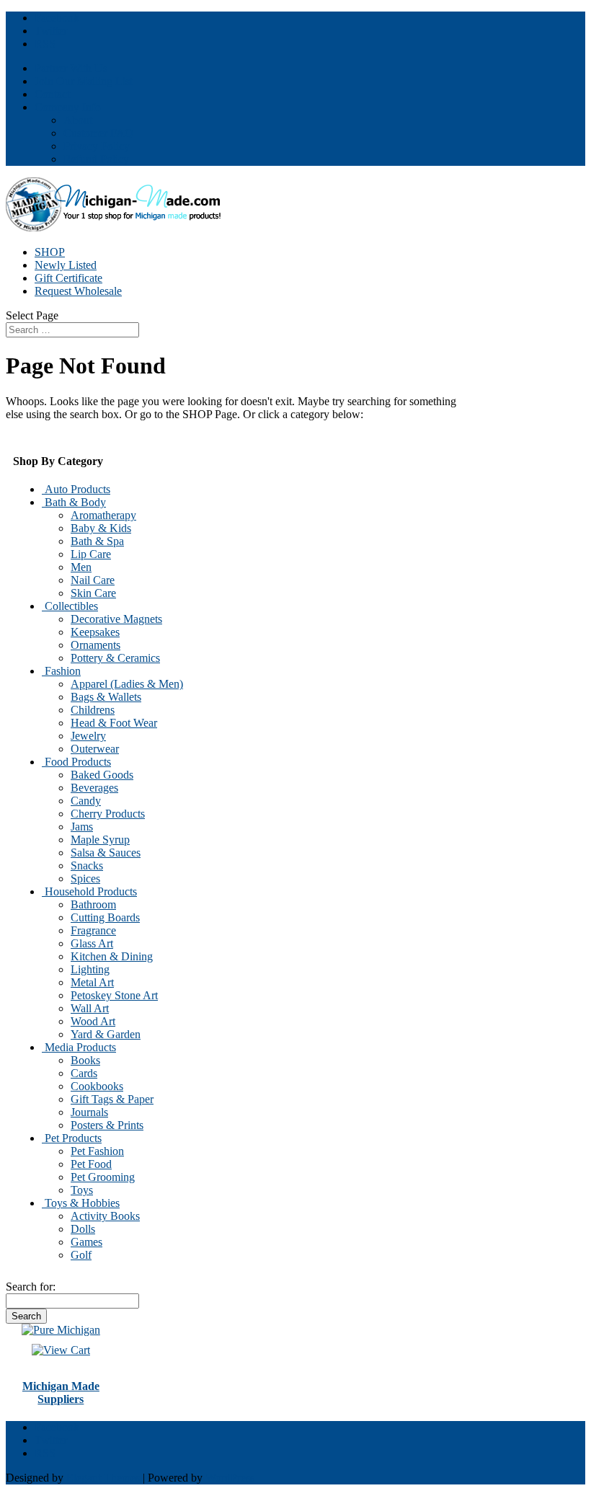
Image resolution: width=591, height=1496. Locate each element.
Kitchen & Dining (112, 956)
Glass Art (92, 943)
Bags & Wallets (106, 697)
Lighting (90, 969)
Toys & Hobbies (81, 1203)
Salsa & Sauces (106, 852)
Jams (82, 826)
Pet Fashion (97, 1151)
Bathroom (93, 904)
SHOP (50, 252)
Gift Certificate (68, 278)
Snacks (87, 865)
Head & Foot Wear (114, 723)
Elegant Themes (103, 1477)
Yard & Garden (106, 1034)
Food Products (76, 762)
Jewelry (88, 736)
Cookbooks (97, 1086)
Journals (89, 1112)
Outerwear (95, 749)
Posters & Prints (107, 1125)
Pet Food (91, 1164)
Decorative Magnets (116, 619)
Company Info (68, 107)
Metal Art (92, 982)
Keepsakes (95, 632)
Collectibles (70, 606)
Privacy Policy (96, 146)
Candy (86, 801)
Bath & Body (74, 502)
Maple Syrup (100, 839)
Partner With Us (71, 68)
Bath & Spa (97, 541)
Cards (84, 1073)
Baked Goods (102, 775)
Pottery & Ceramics (115, 658)
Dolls (83, 1229)
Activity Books (105, 1216)
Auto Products (76, 489)
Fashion (61, 671)
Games (86, 1242)
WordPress (229, 1477)
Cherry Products (108, 813)
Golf (81, 1255)
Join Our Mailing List (84, 81)
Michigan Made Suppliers (60, 1392)
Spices (85, 878)
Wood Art (93, 1021)
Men (81, 567)
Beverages (94, 788)
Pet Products (72, 1138)
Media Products (79, 1047)
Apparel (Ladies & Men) (127, 684)
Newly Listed (66, 265)
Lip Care (91, 554)
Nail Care (93, 580)
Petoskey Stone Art (114, 995)
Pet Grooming (103, 1177)
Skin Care (93, 593)
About (77, 120)
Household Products (89, 891)
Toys (82, 1190)
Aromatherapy (103, 515)
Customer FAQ (98, 133)
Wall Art (90, 1008)
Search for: (30, 1286)
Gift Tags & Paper (112, 1099)
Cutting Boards (105, 917)
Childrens (93, 710)
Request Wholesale (78, 291)
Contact (52, 94)
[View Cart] (61, 1330)
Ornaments (95, 645)
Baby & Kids (101, 528)
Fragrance (93, 930)
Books (85, 1060)
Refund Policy (96, 159)
